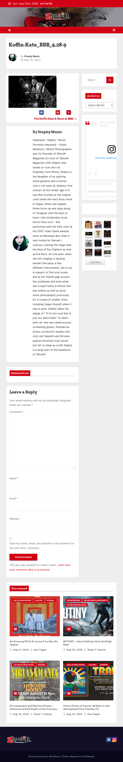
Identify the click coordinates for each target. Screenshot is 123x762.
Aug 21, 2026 (21, 649)
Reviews (50, 600)
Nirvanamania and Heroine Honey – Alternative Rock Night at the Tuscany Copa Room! (33, 709)
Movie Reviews (73, 600)
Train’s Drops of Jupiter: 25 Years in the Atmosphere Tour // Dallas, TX (86, 707)
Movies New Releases (76, 605)
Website (14, 518)
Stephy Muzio (32, 56)
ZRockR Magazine (97, 191)
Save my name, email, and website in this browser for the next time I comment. (41, 545)
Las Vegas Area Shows (24, 665)
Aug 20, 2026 (75, 649)
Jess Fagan (39, 649)
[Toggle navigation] (114, 30)
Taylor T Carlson (96, 649)
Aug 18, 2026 (21, 714)
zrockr (114, 191)
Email (13, 498)
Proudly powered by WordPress (44, 756)
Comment (16, 411)
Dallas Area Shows (22, 600)
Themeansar (88, 756)
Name (14, 478)
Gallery (39, 600)
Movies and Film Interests (96, 600)
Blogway (74, 756)
